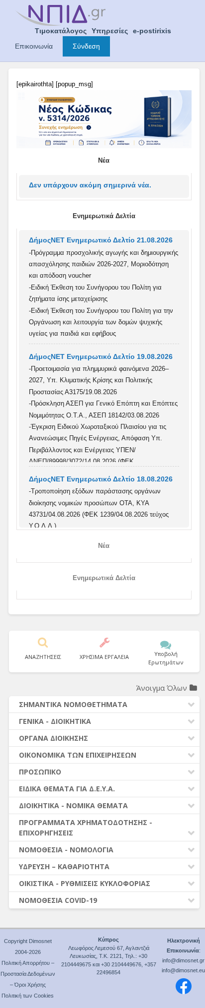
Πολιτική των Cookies (27, 996)
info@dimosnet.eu (183, 970)
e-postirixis (152, 31)
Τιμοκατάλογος (61, 31)
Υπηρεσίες (110, 31)
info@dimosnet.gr (183, 960)
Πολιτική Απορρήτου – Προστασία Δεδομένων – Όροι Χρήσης (27, 974)
